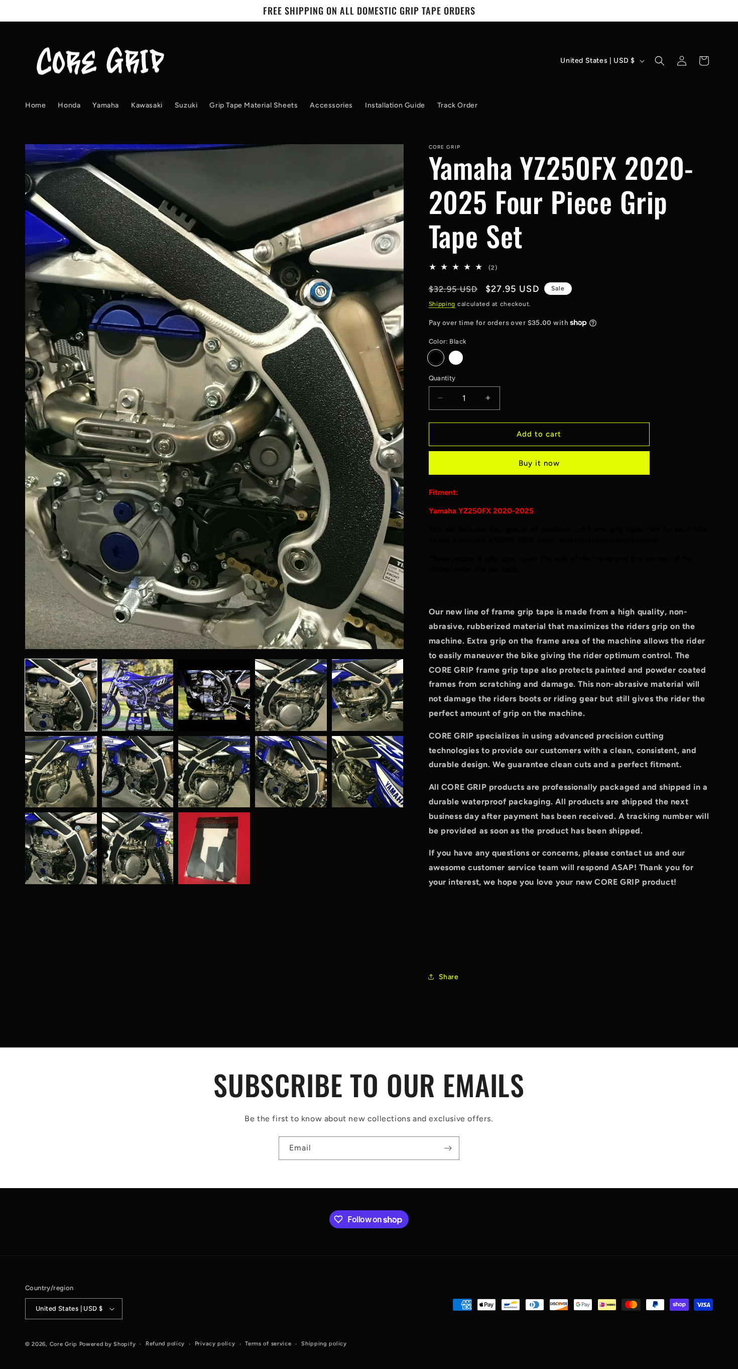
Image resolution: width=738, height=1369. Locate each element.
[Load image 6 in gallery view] (61, 772)
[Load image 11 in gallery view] (61, 848)
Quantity (442, 378)
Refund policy (165, 1343)
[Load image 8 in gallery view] (214, 772)
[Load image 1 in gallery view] (61, 695)
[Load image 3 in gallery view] (214, 695)
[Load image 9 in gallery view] (291, 772)
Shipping (442, 303)
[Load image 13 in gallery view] (214, 848)
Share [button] (449, 977)
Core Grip (64, 1344)
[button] (660, 61)
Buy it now (539, 463)
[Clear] (456, 358)
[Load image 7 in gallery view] (138, 772)
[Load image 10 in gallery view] (368, 772)
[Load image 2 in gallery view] (138, 695)
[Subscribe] (448, 1148)
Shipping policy (324, 1343)
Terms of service (268, 1343)
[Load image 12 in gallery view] (138, 848)
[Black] (436, 358)
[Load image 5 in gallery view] (368, 695)
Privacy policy (215, 1343)
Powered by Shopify (107, 1344)
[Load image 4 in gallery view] (291, 695)
